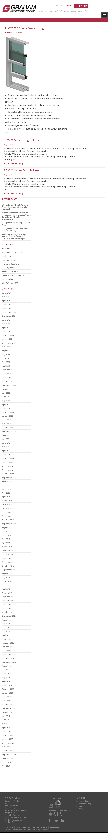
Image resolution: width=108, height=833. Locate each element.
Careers (68, 5)
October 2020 (8, 473)
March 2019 (7, 546)
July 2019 (6, 531)
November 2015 (8, 700)
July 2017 (6, 623)
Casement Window (12, 801)
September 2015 (9, 708)
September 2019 (9, 523)
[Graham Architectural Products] (18, 7)
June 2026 (6, 293)
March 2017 (7, 639)
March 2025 (7, 304)
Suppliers (80, 806)
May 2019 (6, 539)
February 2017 (8, 643)
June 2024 (6, 320)
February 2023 (8, 370)
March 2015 (7, 731)
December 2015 (8, 696)
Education (6, 248)
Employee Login (83, 801)
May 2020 (6, 493)
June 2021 (6, 443)
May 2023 (6, 362)
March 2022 (7, 408)
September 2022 (9, 385)
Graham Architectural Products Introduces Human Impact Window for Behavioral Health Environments (16, 215)
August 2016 (7, 666)
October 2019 (8, 520)
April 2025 (6, 300)
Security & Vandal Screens (16, 817)
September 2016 (9, 662)
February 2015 (8, 735)
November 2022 (8, 377)
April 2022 (6, 404)
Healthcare (6, 256)
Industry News (8, 267)
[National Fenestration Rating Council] (58, 806)
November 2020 (8, 470)
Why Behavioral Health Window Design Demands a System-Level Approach (16, 207)
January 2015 (7, 739)
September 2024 (9, 316)
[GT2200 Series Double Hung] (16, 202)
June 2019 (6, 535)
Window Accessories (13, 820)
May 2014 (6, 766)
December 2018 (8, 558)
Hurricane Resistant (10, 264)
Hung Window (10, 812)
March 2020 (7, 500)
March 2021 (7, 454)
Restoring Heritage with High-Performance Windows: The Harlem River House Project (14, 236)
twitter (56, 820)
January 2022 (7, 416)
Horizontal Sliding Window (15, 810)
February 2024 (8, 335)
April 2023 (6, 366)
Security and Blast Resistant (14, 275)
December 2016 (8, 650)
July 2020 (6, 485)
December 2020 (8, 466)
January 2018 (7, 600)
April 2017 (6, 635)
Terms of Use (56, 827)
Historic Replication (10, 260)
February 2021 (8, 458)
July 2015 (6, 716)
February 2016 (8, 689)
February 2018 (8, 596)
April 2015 (6, 727)
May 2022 (6, 400)
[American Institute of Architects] (56, 815)
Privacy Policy (40, 827)
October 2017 (8, 612)
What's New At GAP (10, 283)
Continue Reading (14, 163)
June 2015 (6, 719)
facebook (51, 820)
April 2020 (6, 497)
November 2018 (8, 562)
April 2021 (6, 450)
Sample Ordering (83, 803)
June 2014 (6, 762)
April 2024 (6, 327)
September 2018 (9, 569)
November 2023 (8, 346)
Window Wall (10, 822)
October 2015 (8, 704)
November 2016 (8, 654)
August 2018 (7, 573)
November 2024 (8, 312)
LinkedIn (62, 820)
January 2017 (7, 646)
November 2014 (8, 746)
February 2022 (8, 412)
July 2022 (6, 393)
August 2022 (7, 389)
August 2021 (7, 435)
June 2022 (6, 396)
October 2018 (8, 566)
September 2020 (9, 477)
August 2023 (7, 350)
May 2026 (6, 296)
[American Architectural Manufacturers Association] (52, 806)
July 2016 (6, 670)
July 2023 (6, 354)
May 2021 (6, 446)
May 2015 (6, 723)
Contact (59, 5)
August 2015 (7, 712)
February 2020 (8, 504)
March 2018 (7, 593)
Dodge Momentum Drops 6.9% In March (16, 223)
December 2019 (8, 512)
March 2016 (7, 685)
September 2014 (9, 754)
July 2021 (6, 439)
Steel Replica (7, 279)
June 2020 (6, 489)
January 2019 (7, 554)
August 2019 (7, 527)
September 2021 (9, 431)
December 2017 (8, 604)
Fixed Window (10, 808)
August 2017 (7, 620)
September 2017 (9, 616)
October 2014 (8, 750)
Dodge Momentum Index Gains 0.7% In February (15, 229)
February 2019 (8, 550)
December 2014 (8, 743)
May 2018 (6, 585)
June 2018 (6, 581)
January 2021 (7, 462)
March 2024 (7, 331)
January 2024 (7, 339)
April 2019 (6, 543)
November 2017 (8, 608)
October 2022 (8, 381)
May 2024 (6, 323)
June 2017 (6, 627)
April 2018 (6, 589)
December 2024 (8, 308)
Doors (7, 803)
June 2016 (6, 673)
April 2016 (6, 681)
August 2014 (7, 758)
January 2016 (7, 693)
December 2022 (8, 373)
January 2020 (7, 508)
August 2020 (7, 481)
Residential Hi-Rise (10, 271)
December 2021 (8, 419)
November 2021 (8, 423)
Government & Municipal (12, 252)
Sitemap (80, 808)
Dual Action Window (13, 805)
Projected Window (12, 815)
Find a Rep (81, 5)
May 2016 (6, 677)
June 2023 (6, 358)
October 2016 (8, 658)
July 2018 (6, 577)
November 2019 (8, 516)
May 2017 (6, 631)
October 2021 (8, 427)
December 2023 (8, 343)
